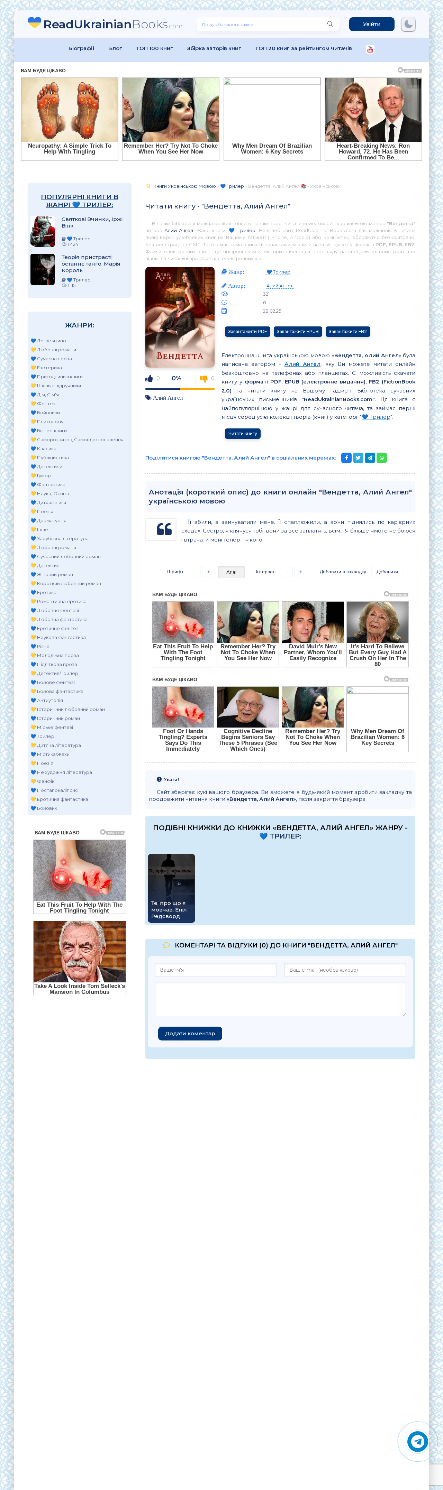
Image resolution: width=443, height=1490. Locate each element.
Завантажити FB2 (348, 331)
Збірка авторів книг (214, 48)
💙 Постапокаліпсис (54, 790)
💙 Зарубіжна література (59, 538)
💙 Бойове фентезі (52, 682)
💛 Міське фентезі (51, 727)
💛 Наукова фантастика (58, 637)
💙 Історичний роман (55, 718)
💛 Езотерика (46, 367)
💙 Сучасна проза (51, 358)
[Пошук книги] (330, 24)
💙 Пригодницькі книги (56, 376)
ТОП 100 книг (154, 48)
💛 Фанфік (42, 781)
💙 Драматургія (48, 520)
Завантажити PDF (247, 331)
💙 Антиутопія (46, 700)
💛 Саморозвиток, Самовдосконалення (77, 439)
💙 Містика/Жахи (50, 754)
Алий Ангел (178, 230)
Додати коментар (190, 1033)
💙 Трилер (42, 736)
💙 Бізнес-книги (48, 430)
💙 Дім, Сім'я (44, 394)
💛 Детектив (45, 565)
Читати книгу (242, 433)
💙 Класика (43, 448)
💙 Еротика (43, 592)
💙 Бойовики (45, 412)
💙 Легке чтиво (48, 340)
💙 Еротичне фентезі (55, 628)
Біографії (81, 48)
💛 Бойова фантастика (56, 691)
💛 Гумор (40, 475)
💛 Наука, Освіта (49, 493)
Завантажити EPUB (298, 331)
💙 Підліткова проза (53, 664)
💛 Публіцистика (49, 457)
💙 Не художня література (61, 772)
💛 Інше (39, 529)
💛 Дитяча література (55, 745)
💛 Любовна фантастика (59, 619)
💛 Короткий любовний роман (65, 583)
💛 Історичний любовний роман (67, 709)
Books (113, 24)
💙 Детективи (46, 466)
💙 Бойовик (43, 808)
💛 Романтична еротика (58, 601)
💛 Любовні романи (53, 349)
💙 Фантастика (47, 484)
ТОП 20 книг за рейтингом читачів (303, 48)
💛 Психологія (47, 421)
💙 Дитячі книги (48, 502)
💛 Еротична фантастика (59, 799)
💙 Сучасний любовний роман (65, 556)
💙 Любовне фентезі (54, 610)
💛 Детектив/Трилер (54, 673)
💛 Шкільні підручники (55, 385)
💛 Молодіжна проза (54, 655)
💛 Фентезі (43, 403)
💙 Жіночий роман (51, 574)
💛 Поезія (41, 511)
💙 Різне (39, 646)
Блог (115, 48)
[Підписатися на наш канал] (370, 49)
